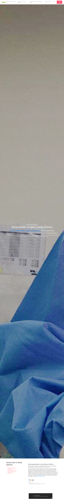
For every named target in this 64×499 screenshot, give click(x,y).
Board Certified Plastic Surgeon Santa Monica (25, 231)
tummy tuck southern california (12, 471)
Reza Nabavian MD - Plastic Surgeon (22, 2)
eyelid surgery (9, 473)
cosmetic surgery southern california (12, 470)
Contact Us (59, 2)
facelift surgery (9, 469)
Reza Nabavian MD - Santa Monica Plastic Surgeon (36, 2)
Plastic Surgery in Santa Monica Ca (11, 2)
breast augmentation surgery (40, 476)
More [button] (54, 1)
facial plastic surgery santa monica (32, 227)
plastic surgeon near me (48, 2)
